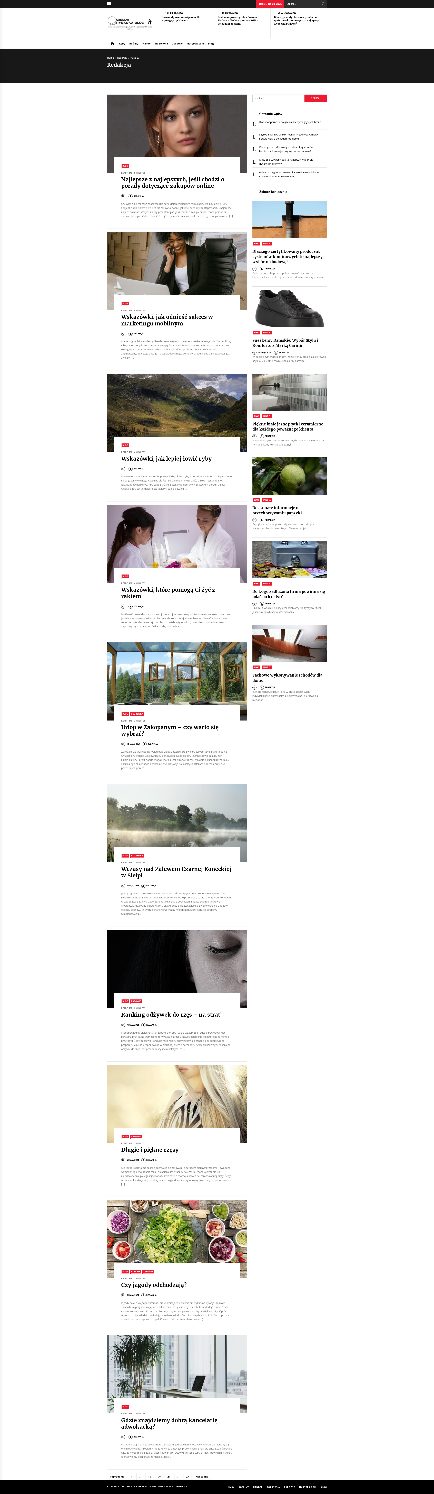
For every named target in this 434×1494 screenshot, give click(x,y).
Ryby (122, 43)
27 (187, 1476)
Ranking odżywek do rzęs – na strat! (171, 1014)
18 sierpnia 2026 (174, 12)
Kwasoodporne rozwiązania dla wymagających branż (181, 19)
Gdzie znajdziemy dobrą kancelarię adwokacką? (169, 1423)
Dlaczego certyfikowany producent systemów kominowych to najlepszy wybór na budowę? (296, 20)
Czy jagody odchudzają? (154, 1285)
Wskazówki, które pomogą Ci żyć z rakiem (168, 593)
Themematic (183, 1486)
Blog (211, 43)
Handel (146, 43)
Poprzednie (117, 1476)
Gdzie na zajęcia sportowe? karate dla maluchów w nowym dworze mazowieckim (289, 174)
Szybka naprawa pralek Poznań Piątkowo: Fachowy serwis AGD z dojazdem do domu (238, 20)
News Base (165, 1486)
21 (168, 1476)
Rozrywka (161, 43)
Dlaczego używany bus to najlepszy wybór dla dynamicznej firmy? (286, 161)
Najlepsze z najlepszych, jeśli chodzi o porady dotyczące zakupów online (172, 182)
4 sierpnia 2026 (230, 12)
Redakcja (138, 196)
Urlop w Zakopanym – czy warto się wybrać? (170, 730)
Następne (202, 1476)
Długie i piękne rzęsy (150, 1149)
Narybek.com (195, 43)
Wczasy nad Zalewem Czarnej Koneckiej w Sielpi (176, 872)
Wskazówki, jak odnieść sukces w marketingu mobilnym (167, 320)
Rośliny (133, 43)
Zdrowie (177, 43)
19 (149, 1476)
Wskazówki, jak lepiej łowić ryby (166, 458)
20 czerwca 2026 (287, 12)
